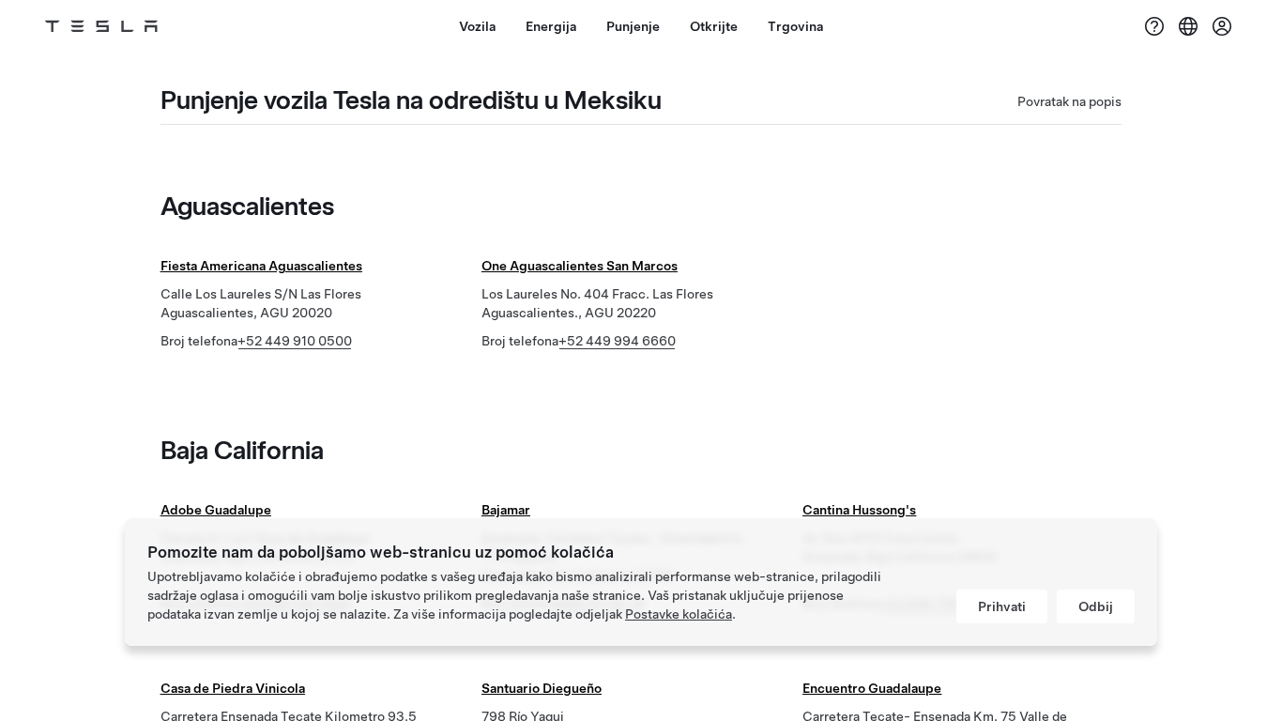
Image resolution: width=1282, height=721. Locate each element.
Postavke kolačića (678, 613)
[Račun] (1222, 26)
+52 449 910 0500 (294, 340)
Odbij (1095, 606)
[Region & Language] (1188, 26)
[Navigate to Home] (101, 26)
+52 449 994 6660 (617, 340)
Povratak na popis (1069, 101)
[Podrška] (1154, 26)
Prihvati (1002, 606)
